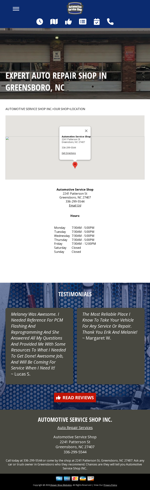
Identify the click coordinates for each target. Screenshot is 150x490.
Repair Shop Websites (61, 485)
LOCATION (77, 109)
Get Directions (69, 153)
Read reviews (78, 397)
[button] (75, 165)
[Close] (86, 130)
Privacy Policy (110, 485)
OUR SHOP (61, 109)
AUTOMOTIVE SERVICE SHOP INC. (28, 109)
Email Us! (75, 205)
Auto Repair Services (75, 427)
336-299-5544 (69, 147)
